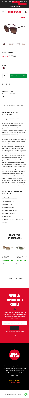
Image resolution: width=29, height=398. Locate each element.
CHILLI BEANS (12, 94)
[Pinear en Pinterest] (6, 84)
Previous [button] (4, 27)
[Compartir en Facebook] (3, 84)
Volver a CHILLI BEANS (16, 278)
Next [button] (24, 27)
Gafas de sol (6, 256)
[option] (14, 27)
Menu (3, 12)
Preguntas (20, 106)
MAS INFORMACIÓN (9, 106)
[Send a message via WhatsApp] (26, 395)
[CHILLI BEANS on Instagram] (15, 335)
